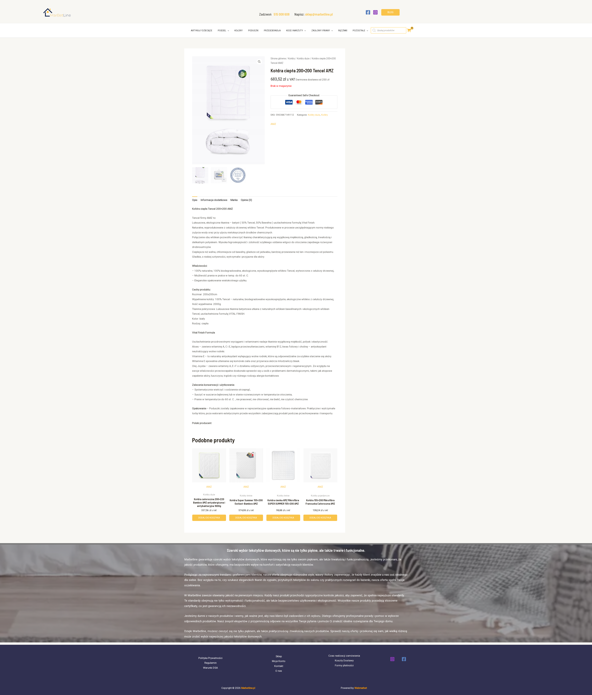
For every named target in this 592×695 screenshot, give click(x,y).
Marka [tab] (234, 200)
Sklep (279, 656)
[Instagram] (375, 12)
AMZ (273, 123)
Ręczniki (342, 30)
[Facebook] (368, 12)
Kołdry (238, 30)
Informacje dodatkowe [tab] (214, 200)
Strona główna (278, 58)
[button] (390, 12)
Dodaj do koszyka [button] (209, 517)
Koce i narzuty (294, 30)
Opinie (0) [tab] (246, 200)
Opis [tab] (194, 200)
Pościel (222, 30)
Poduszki (253, 30)
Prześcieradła (272, 30)
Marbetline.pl (248, 688)
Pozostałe (359, 30)
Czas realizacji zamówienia (344, 655)
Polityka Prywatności (210, 658)
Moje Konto (278, 661)
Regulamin (210, 662)
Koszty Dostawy (344, 660)
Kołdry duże (303, 58)
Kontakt (278, 666)
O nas (278, 670)
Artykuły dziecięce (201, 30)
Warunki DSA (210, 667)
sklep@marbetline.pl (319, 14)
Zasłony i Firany (320, 30)
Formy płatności (344, 665)
